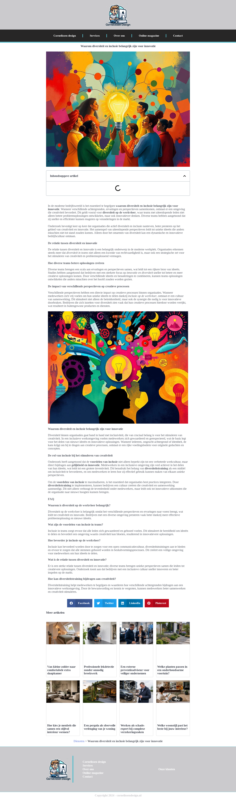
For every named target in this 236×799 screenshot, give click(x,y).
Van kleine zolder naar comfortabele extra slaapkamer (61, 670)
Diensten (79, 741)
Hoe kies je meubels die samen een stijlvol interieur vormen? (61, 729)
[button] (184, 175)
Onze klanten (166, 769)
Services (95, 35)
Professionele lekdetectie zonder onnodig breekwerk (99, 670)
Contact (178, 35)
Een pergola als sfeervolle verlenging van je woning (99, 727)
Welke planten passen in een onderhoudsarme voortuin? (172, 670)
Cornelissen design (64, 35)
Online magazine (149, 35)
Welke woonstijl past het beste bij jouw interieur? (172, 727)
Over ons (119, 35)
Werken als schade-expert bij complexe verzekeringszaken (133, 729)
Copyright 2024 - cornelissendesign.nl (118, 795)
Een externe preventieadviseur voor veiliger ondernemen (135, 670)
